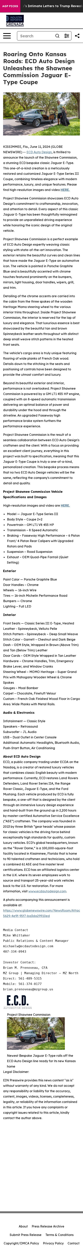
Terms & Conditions (59, 1235)
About (23, 1226)
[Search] (57, 35)
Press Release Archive (48, 1226)
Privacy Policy (53, 1243)
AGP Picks (10, 6)
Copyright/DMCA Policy (21, 1243)
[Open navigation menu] (7, 36)
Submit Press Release (26, 1235)
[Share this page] (77, 36)
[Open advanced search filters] (66, 35)
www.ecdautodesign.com (47, 891)
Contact (74, 1243)
